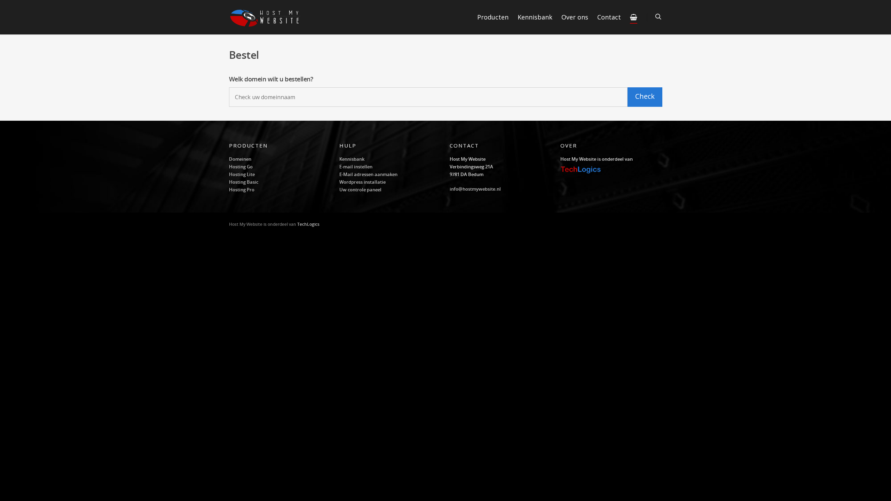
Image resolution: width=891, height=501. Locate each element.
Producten (492, 17)
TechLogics (308, 224)
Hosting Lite (242, 174)
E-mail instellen (355, 167)
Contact (609, 17)
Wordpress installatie (362, 182)
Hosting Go (241, 167)
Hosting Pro (241, 189)
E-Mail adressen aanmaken (368, 174)
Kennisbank (535, 17)
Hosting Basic (243, 182)
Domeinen (240, 159)
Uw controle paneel (360, 189)
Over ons (574, 17)
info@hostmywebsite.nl (475, 189)
